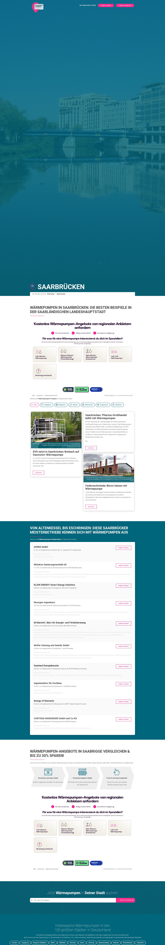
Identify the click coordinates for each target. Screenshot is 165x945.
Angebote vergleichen (125, 5)
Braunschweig (104, 943)
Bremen (116, 943)
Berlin (53, 943)
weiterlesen (38, 472)
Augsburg (25, 943)
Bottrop (91, 943)
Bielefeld (62, 943)
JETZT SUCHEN (125, 900)
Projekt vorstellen (106, 5)
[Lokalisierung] (31, 900)
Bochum (73, 943)
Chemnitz (140, 943)
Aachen (14, 943)
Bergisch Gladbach (39, 943)
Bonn (82, 943)
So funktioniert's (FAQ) (88, 5)
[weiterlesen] (56, 430)
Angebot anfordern (123, 547)
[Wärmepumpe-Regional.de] (37, 7)
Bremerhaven (127, 943)
